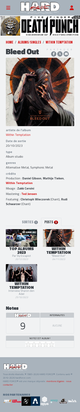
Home (9, 42)
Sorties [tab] (29, 222)
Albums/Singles (29, 42)
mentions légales (55, 381)
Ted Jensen (29, 193)
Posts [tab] (50, 222)
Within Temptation (59, 42)
